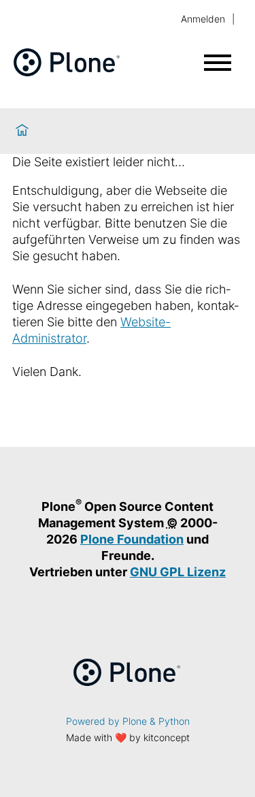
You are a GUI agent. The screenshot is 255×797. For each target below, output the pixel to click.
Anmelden (203, 19)
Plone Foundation (132, 539)
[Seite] (67, 72)
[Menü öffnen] (217, 62)
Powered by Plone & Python (128, 721)
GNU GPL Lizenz (178, 572)
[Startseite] (22, 131)
